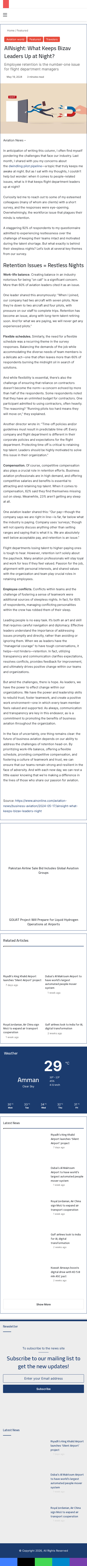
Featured (22, 30)
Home (10, 30)
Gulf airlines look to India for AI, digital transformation (64, 1026)
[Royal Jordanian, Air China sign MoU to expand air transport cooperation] (22, 1010)
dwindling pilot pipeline (25, 166)
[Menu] (5, 16)
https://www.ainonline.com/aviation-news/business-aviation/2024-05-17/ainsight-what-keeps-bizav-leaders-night (40, 806)
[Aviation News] (26, 14)
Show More (43, 1304)
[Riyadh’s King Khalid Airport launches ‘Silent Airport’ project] (22, 961)
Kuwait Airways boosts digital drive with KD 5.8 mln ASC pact (65, 1272)
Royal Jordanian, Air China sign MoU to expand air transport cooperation (21, 1028)
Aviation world (15, 39)
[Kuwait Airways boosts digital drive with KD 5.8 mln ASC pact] (25, 1281)
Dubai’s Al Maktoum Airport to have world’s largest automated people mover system (63, 982)
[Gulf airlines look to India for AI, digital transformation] (64, 1010)
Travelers (52, 39)
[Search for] (82, 16)
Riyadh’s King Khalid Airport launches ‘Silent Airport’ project (22, 978)
